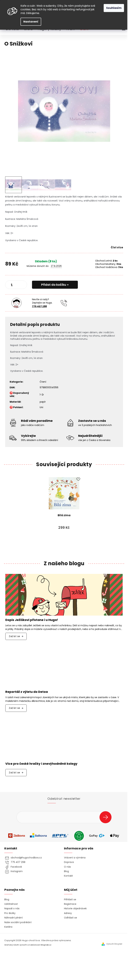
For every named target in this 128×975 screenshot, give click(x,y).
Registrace (70, 904)
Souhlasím (114, 8)
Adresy (68, 913)
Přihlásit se (107, 817)
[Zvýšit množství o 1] (22, 285)
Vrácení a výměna (75, 857)
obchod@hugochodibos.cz (26, 857)
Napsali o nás (12, 908)
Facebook (16, 866)
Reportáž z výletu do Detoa (26, 692)
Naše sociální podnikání (18, 922)
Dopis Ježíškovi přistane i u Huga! (31, 620)
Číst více (117, 247)
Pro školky (10, 913)
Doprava (69, 862)
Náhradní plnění (13, 917)
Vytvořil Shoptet (114, 944)
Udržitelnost (11, 904)
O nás (67, 866)
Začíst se (14, 636)
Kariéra (8, 926)
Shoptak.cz (45, 945)
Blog (66, 871)
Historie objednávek (75, 908)
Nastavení (30, 22)
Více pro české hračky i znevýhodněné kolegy (41, 764)
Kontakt (68, 875)
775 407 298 (39, 306)
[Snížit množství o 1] (10, 285)
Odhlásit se (70, 917)
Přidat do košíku (53, 285)
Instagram (17, 871)
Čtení (43, 381)
